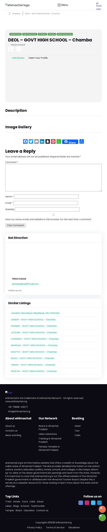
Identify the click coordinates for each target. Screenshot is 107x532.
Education (29, 510)
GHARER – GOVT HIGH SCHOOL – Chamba (34, 326)
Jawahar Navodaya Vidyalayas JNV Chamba (35, 313)
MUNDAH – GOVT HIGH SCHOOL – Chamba (34, 345)
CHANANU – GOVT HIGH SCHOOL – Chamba (35, 338)
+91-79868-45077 (18, 407)
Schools (51, 34)
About (40, 501)
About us (10, 426)
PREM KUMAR (19, 278)
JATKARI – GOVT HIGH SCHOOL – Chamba (34, 332)
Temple (9, 510)
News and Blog (13, 435)
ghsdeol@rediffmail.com (25, 284)
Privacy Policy (34, 527)
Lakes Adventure (48, 434)
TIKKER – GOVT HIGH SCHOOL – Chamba (33, 364)
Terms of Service (55, 527)
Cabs (77, 435)
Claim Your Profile (38, 57)
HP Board (42, 34)
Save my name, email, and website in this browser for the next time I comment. (48, 219)
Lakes (8, 506)
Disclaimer (74, 527)
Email (9, 203)
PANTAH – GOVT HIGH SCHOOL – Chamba (34, 371)
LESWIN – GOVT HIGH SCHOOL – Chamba (33, 319)
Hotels (16, 501)
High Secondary (29, 34)
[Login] (14, 49)
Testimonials (38, 506)
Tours (25, 501)
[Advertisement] (53, 81)
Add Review (18, 57)
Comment (11, 162)
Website (9, 209)
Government (15, 34)
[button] (99, 4)
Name (9, 196)
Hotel (78, 426)
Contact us (11, 430)
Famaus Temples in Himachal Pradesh (49, 448)
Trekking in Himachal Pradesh (50, 440)
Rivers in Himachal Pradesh (48, 427)
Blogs (16, 506)
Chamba (16, 13)
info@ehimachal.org (19, 411)
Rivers (18, 510)
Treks (8, 501)
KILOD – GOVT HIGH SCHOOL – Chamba (32, 358)
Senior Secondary (65, 34)
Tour (77, 430)
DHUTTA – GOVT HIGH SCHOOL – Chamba (34, 352)
